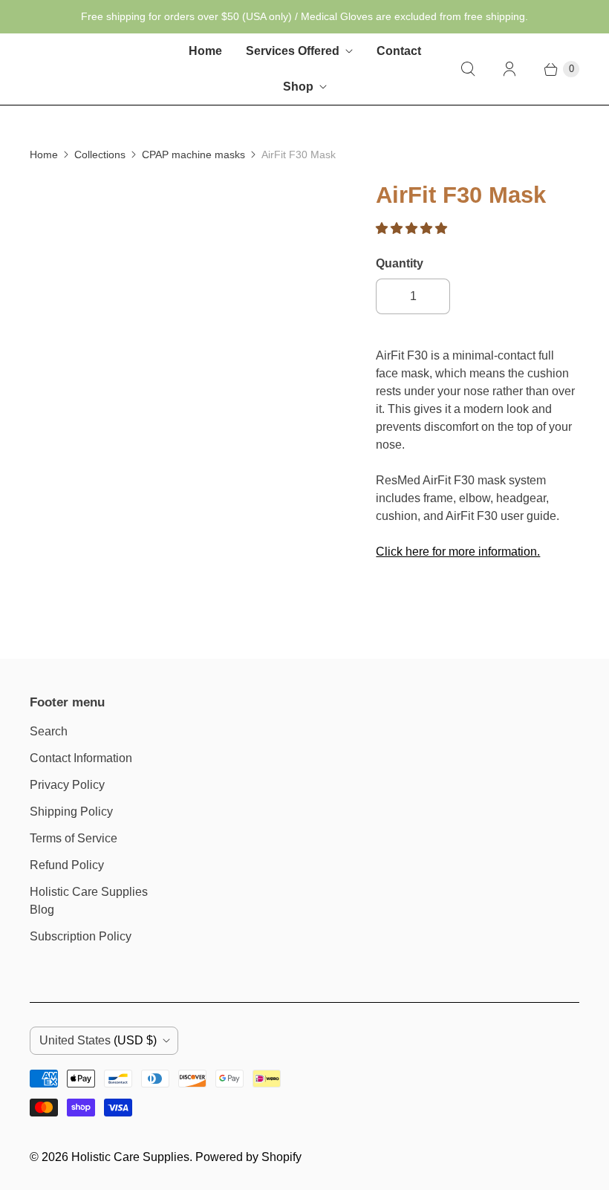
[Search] (468, 69)
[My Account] (509, 69)
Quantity (399, 263)
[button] (413, 228)
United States (98, 1040)
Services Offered (292, 51)
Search (49, 731)
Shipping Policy (71, 811)
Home (205, 51)
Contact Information (81, 758)
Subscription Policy (80, 936)
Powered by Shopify (248, 1157)
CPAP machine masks (193, 154)
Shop (298, 86)
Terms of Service (73, 838)
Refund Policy (67, 865)
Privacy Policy (67, 784)
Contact (399, 51)
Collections (100, 154)
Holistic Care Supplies (130, 1157)
